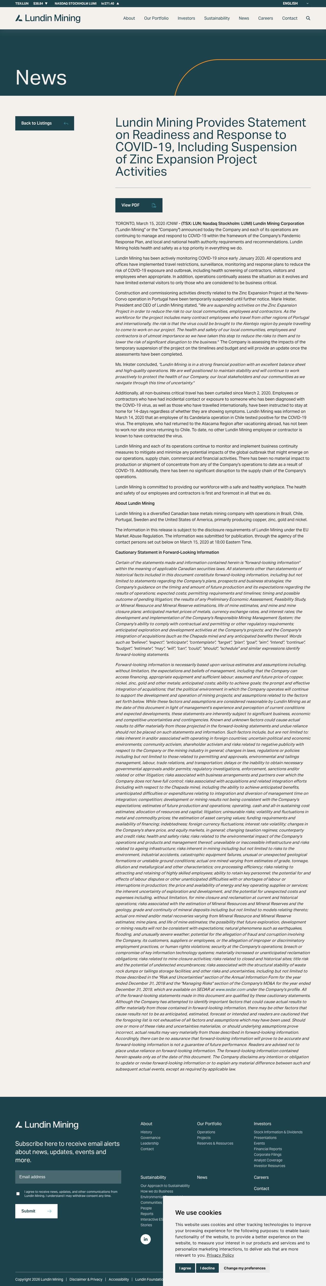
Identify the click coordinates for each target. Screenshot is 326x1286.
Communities (151, 1202)
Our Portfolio (156, 18)
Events (259, 1143)
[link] (220, 1255)
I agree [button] (185, 1268)
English (290, 3)
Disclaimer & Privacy (86, 1279)
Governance (150, 1137)
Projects (204, 1137)
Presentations (265, 1137)
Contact (289, 18)
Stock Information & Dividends (278, 1132)
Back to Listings (36, 123)
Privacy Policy (220, 1255)
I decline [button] (207, 1268)
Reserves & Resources (215, 1143)
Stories (146, 1225)
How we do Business (157, 1191)
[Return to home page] (47, 21)
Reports (147, 1213)
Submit (28, 1211)
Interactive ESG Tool (157, 1219)
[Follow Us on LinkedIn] (146, 1239)
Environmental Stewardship (163, 1197)
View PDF (130, 205)
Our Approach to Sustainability (165, 1185)
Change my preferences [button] (245, 1268)
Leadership (150, 1143)
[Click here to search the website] (308, 18)
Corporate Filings (267, 1154)
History (146, 1132)
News (244, 18)
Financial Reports (268, 1149)
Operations (206, 1132)
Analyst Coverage (268, 1160)
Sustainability (217, 18)
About (129, 18)
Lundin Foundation (150, 1279)
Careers (265, 18)
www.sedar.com (230, 989)
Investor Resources (269, 1165)
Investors (186, 18)
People (146, 1208)
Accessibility (119, 1279)
